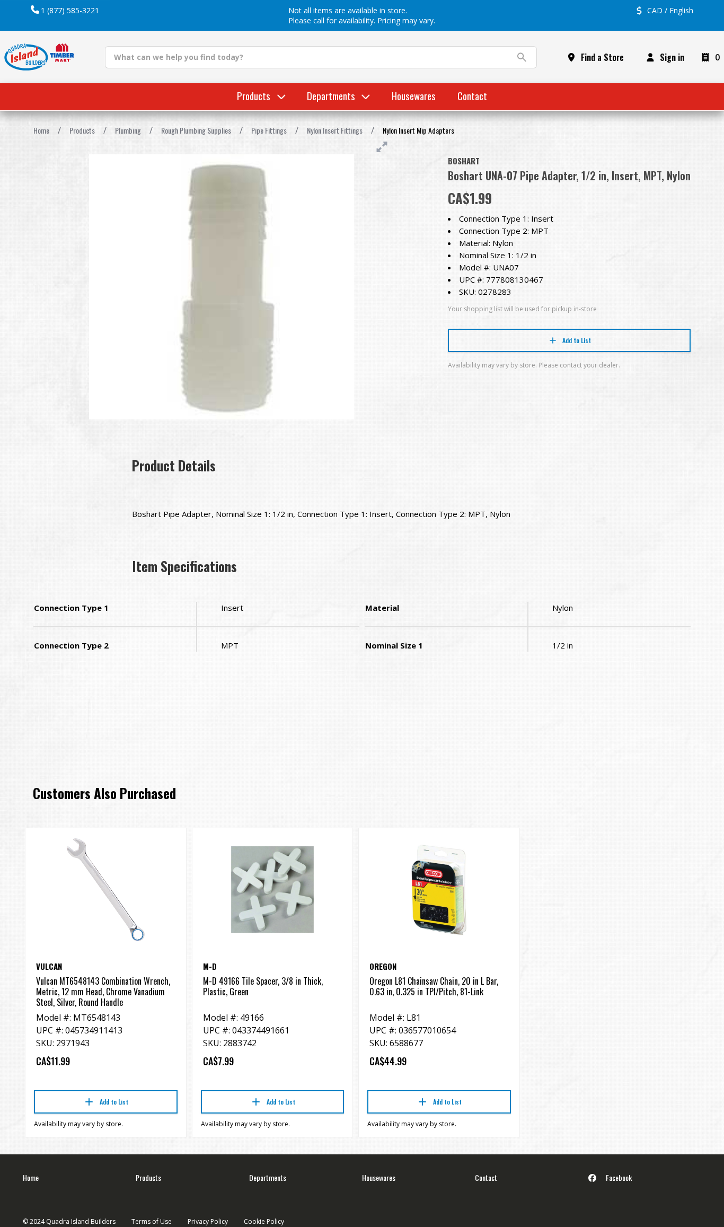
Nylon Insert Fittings (335, 130)
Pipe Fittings (269, 130)
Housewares (378, 1177)
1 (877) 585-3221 (70, 10)
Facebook (618, 1177)
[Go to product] (105, 890)
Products (82, 130)
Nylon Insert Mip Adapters (418, 130)
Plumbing (128, 130)
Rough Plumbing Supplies (196, 130)
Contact (486, 1177)
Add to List (576, 340)
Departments (267, 1177)
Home (41, 130)
